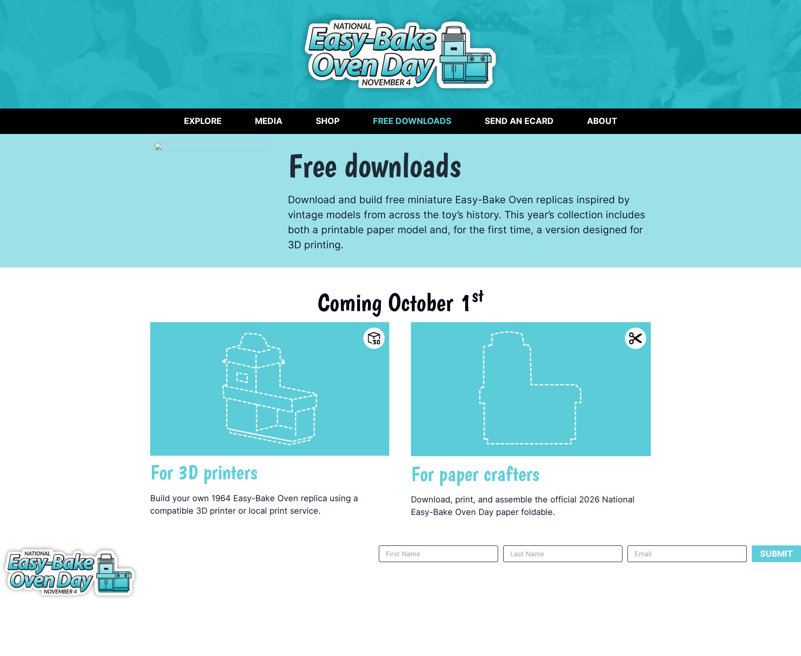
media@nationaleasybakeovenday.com (124, 626)
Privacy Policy (396, 623)
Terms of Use (446, 623)
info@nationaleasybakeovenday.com (310, 623)
